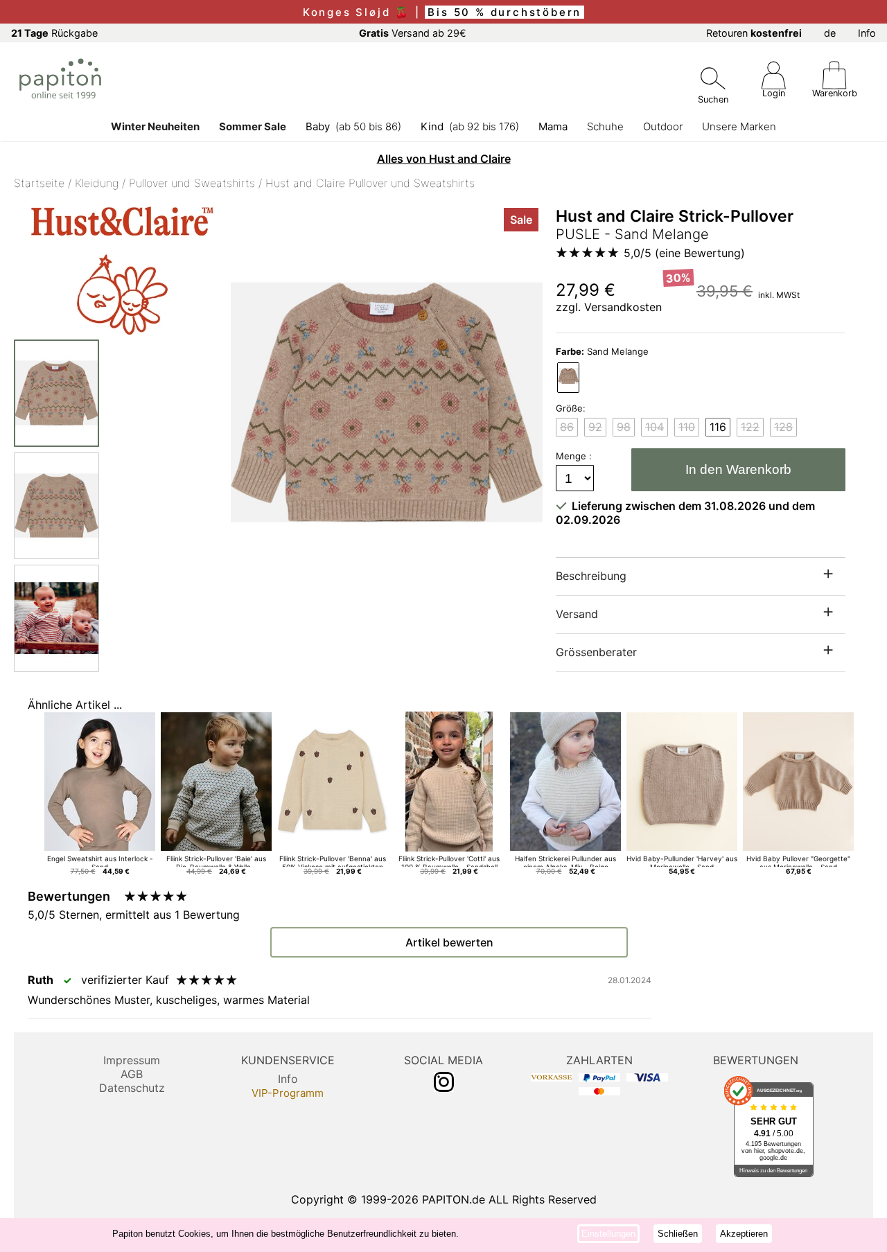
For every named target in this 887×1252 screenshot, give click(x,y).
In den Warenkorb (738, 469)
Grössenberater (596, 652)
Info (867, 33)
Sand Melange (602, 351)
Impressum (131, 1060)
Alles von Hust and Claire (444, 159)
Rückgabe (54, 33)
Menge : (575, 455)
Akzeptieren (744, 1233)
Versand (577, 614)
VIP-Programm (288, 1093)
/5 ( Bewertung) (684, 253)
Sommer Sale (252, 126)
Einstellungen (608, 1233)
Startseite (39, 183)
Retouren (754, 33)
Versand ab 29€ (412, 33)
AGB (132, 1074)
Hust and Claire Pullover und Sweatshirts (370, 183)
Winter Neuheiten (155, 126)
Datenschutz (132, 1088)
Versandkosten (623, 307)
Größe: (571, 408)
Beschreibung (591, 576)
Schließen (678, 1233)
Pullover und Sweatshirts (192, 183)
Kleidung (96, 183)
